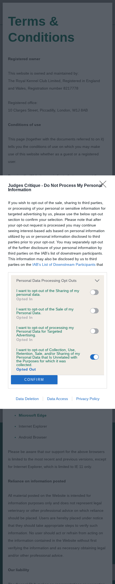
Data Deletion (27, 399)
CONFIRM (34, 380)
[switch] (94, 292)
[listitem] (57, 280)
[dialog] (57, 292)
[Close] (104, 186)
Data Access (57, 399)
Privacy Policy (87, 399)
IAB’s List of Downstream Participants (63, 264)
